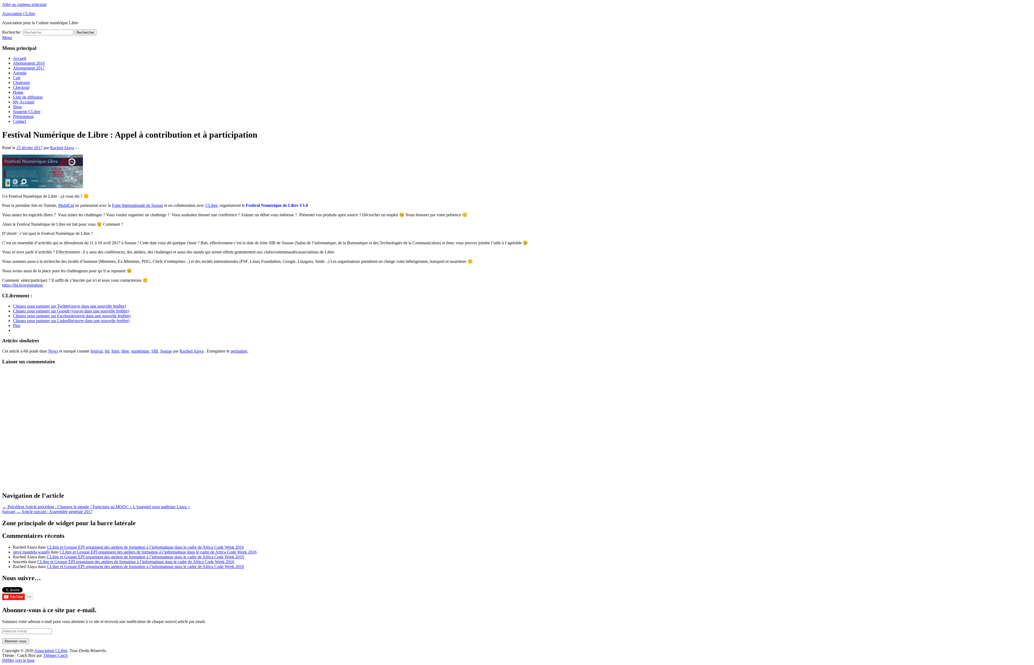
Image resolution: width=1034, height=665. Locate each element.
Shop (17, 107)
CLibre (211, 205)
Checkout (21, 87)
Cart (16, 77)
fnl (107, 351)
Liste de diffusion (28, 97)
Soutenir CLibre (26, 111)
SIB (154, 351)
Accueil (19, 58)
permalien (238, 351)
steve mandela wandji (31, 552)
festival (96, 351)
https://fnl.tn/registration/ (22, 285)
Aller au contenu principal (24, 4)
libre (125, 351)
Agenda (19, 73)
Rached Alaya (62, 147)
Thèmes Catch (55, 655)
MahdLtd (66, 205)
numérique (140, 351)
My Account (23, 102)
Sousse (166, 351)
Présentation (23, 116)
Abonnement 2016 (29, 63)
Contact (19, 121)
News (53, 351)
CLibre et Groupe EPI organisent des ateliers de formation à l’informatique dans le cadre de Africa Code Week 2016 (145, 547)
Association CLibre (18, 13)
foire (115, 351)
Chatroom (21, 82)
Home (18, 92)
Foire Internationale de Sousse (137, 205)
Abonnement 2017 (29, 68)
